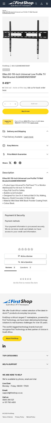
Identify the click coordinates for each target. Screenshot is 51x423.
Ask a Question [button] (26, 262)
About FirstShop (12, 338)
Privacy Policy (19, 417)
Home (4, 10)
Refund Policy (30, 417)
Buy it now (25, 111)
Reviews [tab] (9, 267)
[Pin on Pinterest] (20, 162)
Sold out (34, 104)
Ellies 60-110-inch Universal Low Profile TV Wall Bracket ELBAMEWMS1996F (20, 13)
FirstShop (6, 66)
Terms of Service (7, 417)
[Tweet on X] (10, 162)
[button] (47, 3)
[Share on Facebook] (15, 162)
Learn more (34, 123)
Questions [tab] (24, 267)
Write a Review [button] (26, 256)
